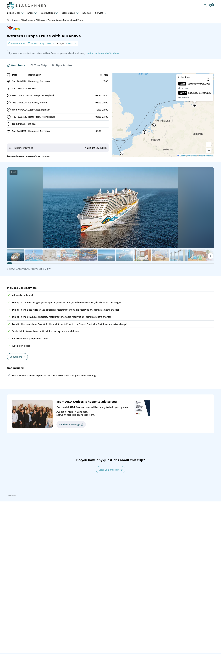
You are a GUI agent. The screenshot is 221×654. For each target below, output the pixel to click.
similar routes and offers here (102, 53)
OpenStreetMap (206, 155)
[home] (8, 20)
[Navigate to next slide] (208, 208)
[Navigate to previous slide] (13, 208)
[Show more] (22, 13)
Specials (87, 12)
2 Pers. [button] (69, 43)
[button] (194, 105)
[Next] (210, 256)
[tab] (16, 65)
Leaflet (182, 155)
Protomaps (192, 155)
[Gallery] (110, 207)
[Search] (205, 5)
